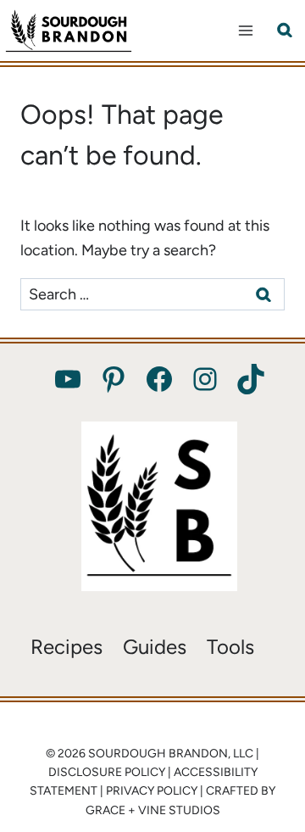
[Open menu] (245, 30)
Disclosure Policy (106, 772)
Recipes (66, 646)
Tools (230, 646)
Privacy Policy (151, 791)
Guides (154, 646)
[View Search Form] (284, 30)
